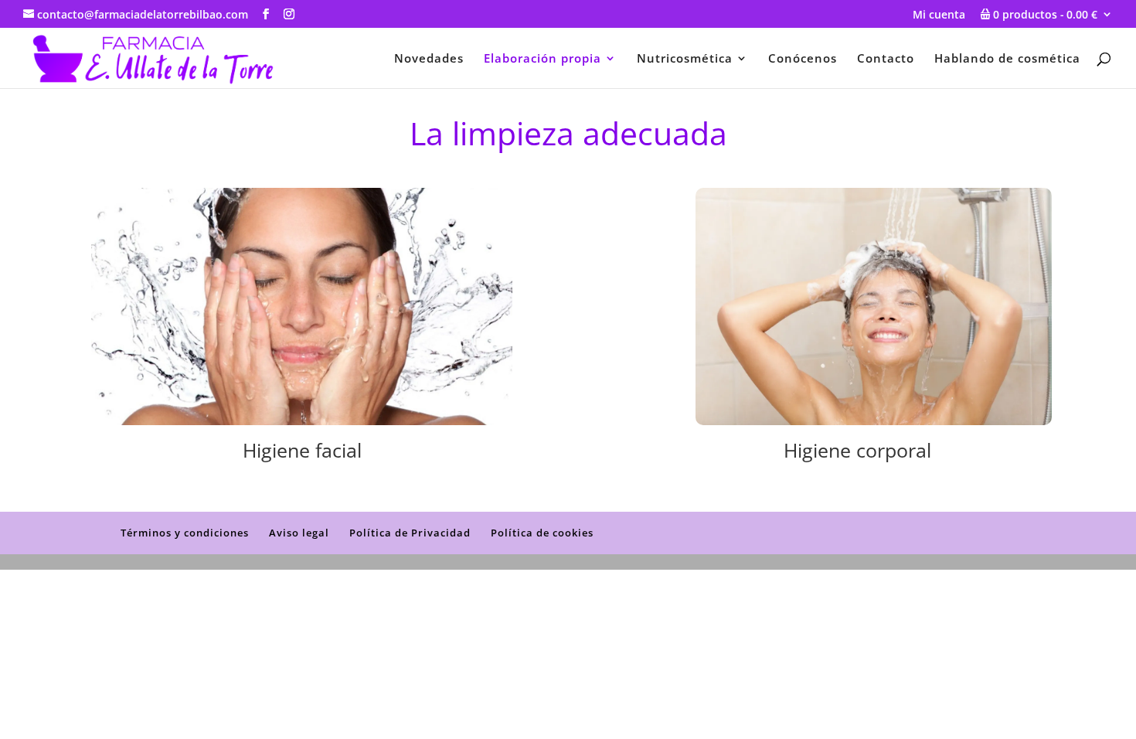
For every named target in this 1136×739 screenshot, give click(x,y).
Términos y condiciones (185, 533)
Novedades (429, 59)
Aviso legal (299, 533)
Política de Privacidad (410, 533)
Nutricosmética (685, 59)
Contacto (885, 59)
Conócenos (802, 59)
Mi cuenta (939, 15)
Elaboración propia (542, 59)
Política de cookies (542, 533)
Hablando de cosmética (1007, 59)
